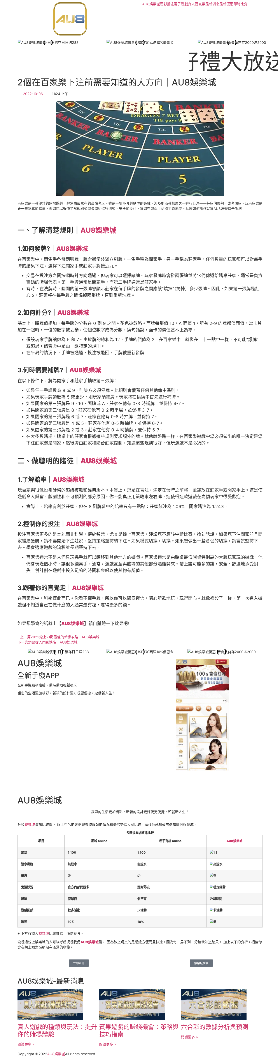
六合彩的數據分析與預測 (214, 1027)
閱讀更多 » (26, 1044)
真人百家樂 (196, 4)
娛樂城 (29, 824)
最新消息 (212, 4)
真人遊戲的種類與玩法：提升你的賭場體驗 (57, 1030)
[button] (6, 42)
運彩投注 (167, 4)
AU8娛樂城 (151, 4)
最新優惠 (226, 4)
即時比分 (240, 4)
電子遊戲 (181, 4)
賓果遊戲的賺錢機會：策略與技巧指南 (139, 1030)
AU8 (50, 1054)
